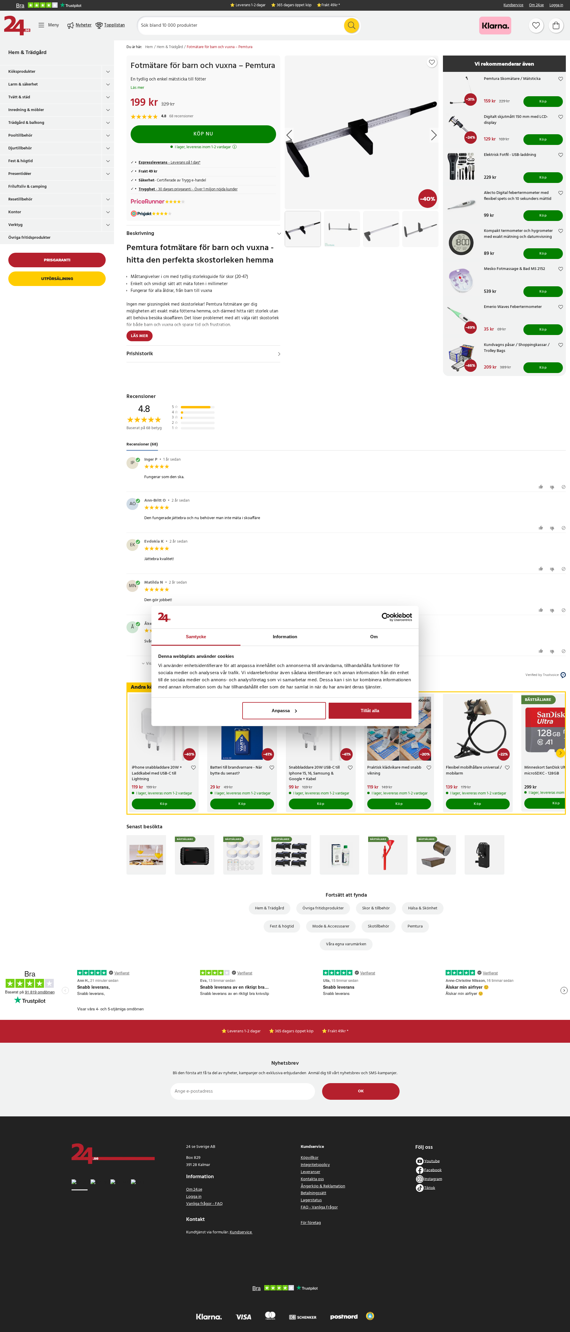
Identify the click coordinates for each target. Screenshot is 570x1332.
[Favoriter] (536, 25)
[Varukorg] (556, 25)
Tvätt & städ (19, 97)
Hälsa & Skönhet (422, 908)
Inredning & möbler (26, 110)
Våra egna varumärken (346, 944)
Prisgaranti (57, 260)
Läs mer (137, 88)
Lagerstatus (311, 1200)
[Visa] (279, 354)
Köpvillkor (310, 1157)
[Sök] (351, 25)
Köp (543, 102)
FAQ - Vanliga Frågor (319, 1207)
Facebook (433, 1170)
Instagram (433, 1178)
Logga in (556, 5)
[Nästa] (560, 753)
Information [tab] (285, 636)
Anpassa (281, 710)
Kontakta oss (312, 1179)
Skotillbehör (378, 926)
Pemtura (415, 926)
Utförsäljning (57, 279)
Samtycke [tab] (196, 636)
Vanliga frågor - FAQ (204, 1203)
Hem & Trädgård (27, 52)
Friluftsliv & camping (27, 186)
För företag (311, 1222)
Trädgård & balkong (26, 122)
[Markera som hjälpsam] (541, 487)
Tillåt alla (370, 710)
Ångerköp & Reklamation (323, 1186)
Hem (149, 47)
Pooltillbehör (20, 135)
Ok (361, 1091)
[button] (370, 1316)
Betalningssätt (313, 1193)
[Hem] (17, 25)
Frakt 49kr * (331, 5)
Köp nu (203, 134)
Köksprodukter (21, 71)
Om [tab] (374, 636)
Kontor (14, 212)
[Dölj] (279, 234)
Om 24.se (536, 5)
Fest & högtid (20, 161)
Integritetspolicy (315, 1165)
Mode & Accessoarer (330, 926)
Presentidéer (19, 173)
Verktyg (15, 225)
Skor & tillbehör (376, 908)
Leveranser (310, 1172)
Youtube (432, 1161)
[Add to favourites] (432, 62)
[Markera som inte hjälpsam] (553, 487)
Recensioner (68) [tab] (142, 444)
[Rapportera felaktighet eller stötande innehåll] (563, 487)
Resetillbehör (20, 199)
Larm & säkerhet (23, 84)
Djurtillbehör (20, 148)
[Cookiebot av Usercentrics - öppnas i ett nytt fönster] (386, 617)
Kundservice (513, 5)
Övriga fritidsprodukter (29, 237)
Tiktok (429, 1187)
